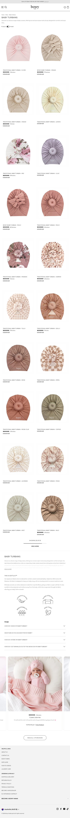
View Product (40, 724)
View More (35, 546)
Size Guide (5, 762)
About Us (4, 752)
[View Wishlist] (64, 7)
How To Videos (6, 765)
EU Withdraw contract (9, 794)
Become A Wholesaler (9, 790)
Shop (7, 14)
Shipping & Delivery (8, 777)
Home (3, 14)
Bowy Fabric (6, 758)
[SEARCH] (5, 7)
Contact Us (5, 755)
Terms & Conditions (8, 787)
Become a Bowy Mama (10, 798)
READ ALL (36, 738)
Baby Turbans (12, 14)
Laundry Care (6, 769)
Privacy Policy (6, 783)
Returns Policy (7, 780)
